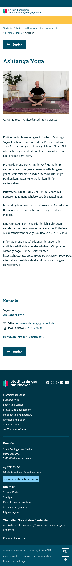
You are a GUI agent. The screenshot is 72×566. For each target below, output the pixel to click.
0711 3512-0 (13, 467)
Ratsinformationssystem (17, 502)
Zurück (17, 44)
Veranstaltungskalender (16, 507)
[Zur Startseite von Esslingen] (23, 11)
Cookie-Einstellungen (15, 561)
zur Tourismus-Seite (14, 429)
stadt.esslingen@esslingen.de (24, 471)
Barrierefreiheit (11, 556)
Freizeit (22, 336)
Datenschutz (45, 556)
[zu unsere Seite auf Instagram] (52, 383)
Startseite (8, 28)
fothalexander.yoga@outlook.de (35, 323)
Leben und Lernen (13, 404)
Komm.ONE (45, 550)
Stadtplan (8, 497)
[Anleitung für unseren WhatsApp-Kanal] (57, 383)
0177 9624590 (33, 328)
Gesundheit (36, 336)
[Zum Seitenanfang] (65, 559)
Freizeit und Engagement (28, 28)
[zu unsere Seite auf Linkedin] (61, 383)
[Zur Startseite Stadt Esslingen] (20, 383)
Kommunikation (12, 538)
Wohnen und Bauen (14, 419)
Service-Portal (11, 492)
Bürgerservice (11, 399)
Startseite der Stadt (14, 394)
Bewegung (9, 336)
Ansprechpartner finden (23, 479)
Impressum (29, 556)
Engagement (50, 28)
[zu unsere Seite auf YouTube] (67, 383)
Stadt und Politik (12, 424)
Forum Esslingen (13, 32)
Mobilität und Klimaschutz (17, 414)
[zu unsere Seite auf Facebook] (47, 383)
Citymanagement (12, 512)
